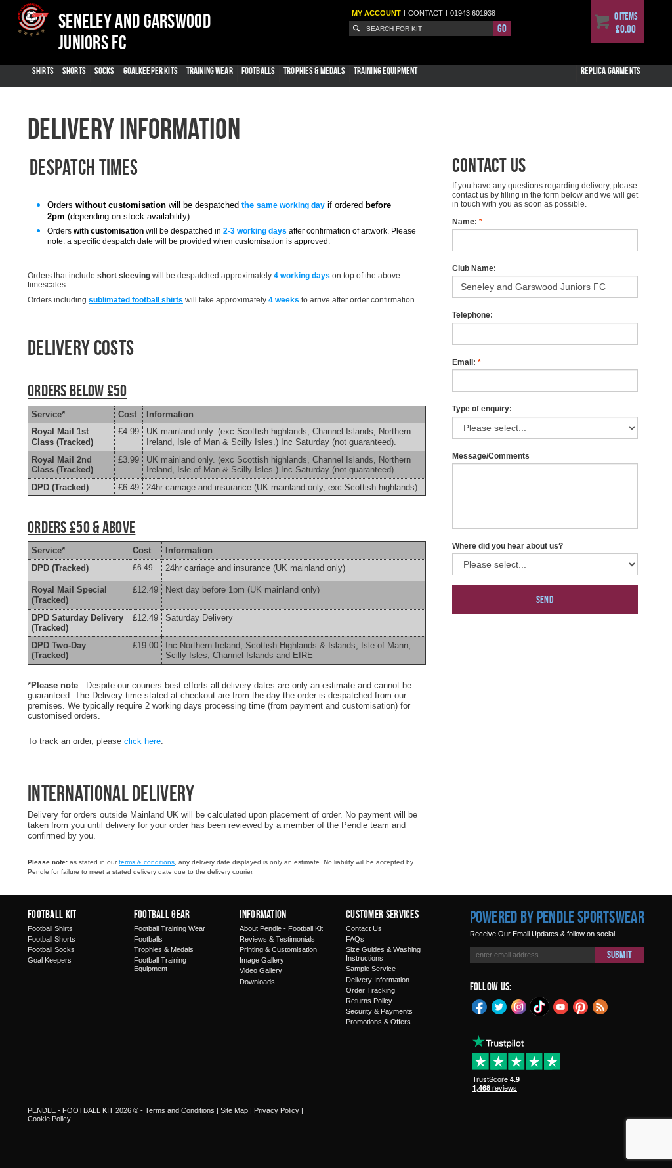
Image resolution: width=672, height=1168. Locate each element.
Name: (467, 221)
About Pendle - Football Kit (281, 928)
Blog (600, 1006)
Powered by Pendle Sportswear (557, 916)
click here (142, 741)
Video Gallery (261, 970)
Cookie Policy (49, 1119)
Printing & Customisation (278, 949)
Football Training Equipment (160, 964)
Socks (104, 70)
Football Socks (51, 949)
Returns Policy (369, 1001)
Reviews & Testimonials (277, 939)
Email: (466, 362)
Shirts (43, 70)
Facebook (480, 1006)
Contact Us (364, 928)
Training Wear (209, 70)
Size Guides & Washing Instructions (383, 954)
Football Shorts (51, 939)
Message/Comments (491, 456)
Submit (619, 954)
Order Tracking (370, 990)
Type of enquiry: (482, 408)
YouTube (561, 1006)
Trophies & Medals (314, 70)
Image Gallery (262, 960)
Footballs (258, 70)
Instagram (519, 1006)
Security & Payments (379, 1011)
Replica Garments (610, 70)
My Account (376, 13)
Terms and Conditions (180, 1110)
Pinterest (581, 1006)
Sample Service (371, 968)
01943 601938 (472, 13)
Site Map (234, 1110)
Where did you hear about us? (507, 546)
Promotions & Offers (378, 1022)
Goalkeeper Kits (150, 70)
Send (545, 599)
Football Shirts (50, 928)
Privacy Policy (276, 1110)
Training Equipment (386, 70)
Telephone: (472, 315)
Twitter (499, 1006)
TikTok (540, 1006)
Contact (425, 13)
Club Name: (474, 268)
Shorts (74, 70)
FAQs (355, 939)
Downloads (257, 982)
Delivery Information (378, 980)
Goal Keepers (50, 960)
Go (502, 28)
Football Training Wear (169, 928)
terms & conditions (147, 862)
